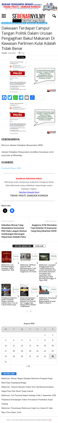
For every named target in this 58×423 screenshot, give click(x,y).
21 (37, 351)
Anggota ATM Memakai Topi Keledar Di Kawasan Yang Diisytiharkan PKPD (43, 228)
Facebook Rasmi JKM (11, 168)
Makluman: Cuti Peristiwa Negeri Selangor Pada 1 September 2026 (7, 267)
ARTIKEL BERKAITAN (23, 246)
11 (14, 346)
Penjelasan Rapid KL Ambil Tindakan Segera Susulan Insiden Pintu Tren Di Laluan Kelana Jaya (9, 301)
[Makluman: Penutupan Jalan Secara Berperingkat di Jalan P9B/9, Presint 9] (48, 289)
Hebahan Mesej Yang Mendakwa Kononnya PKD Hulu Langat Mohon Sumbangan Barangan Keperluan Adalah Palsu (14, 231)
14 (37, 346)
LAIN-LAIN (39, 246)
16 (53, 346)
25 (14, 356)
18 (14, 351)
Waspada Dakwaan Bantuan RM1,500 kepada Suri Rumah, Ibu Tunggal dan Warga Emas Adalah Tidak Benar (28, 302)
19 (22, 351)
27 (30, 356)
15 (45, 346)
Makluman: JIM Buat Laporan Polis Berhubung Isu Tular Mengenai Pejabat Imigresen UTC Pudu (28, 268)
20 (30, 351)
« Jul (28, 366)
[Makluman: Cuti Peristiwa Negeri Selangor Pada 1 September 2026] (10, 256)
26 (22, 356)
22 (45, 351)
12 (22, 346)
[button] (54, 16)
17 (6, 351)
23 (53, 351)
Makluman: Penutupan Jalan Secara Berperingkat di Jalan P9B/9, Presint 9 (48, 300)
